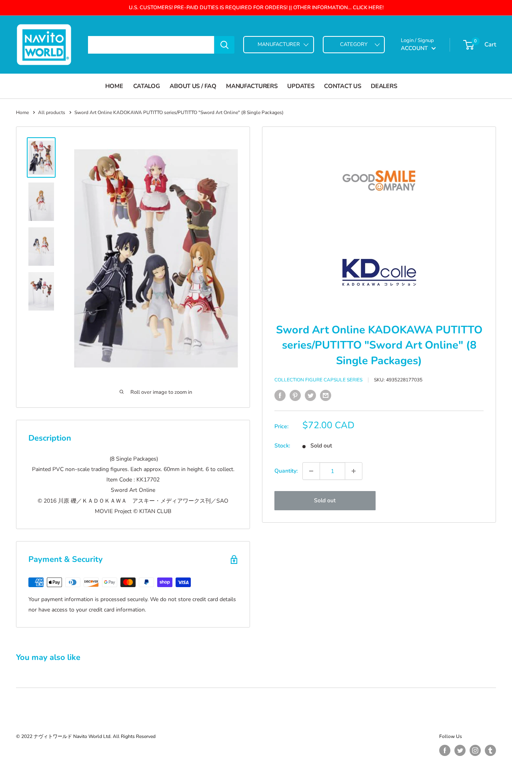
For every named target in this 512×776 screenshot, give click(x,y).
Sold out (325, 500)
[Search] (224, 45)
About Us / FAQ (193, 86)
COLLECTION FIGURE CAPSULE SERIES (318, 380)
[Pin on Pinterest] (295, 395)
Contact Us (342, 86)
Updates (300, 86)
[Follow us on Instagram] (475, 750)
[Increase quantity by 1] (353, 471)
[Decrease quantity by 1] (311, 471)
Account (415, 48)
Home (114, 86)
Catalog (146, 86)
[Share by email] (325, 395)
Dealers (384, 86)
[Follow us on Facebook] (444, 750)
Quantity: (286, 471)
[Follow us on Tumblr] (490, 750)
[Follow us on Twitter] (460, 750)
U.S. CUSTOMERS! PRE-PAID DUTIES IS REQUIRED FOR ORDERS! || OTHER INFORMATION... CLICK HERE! (256, 7)
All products (51, 112)
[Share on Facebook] (280, 395)
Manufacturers (251, 86)
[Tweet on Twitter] (310, 395)
